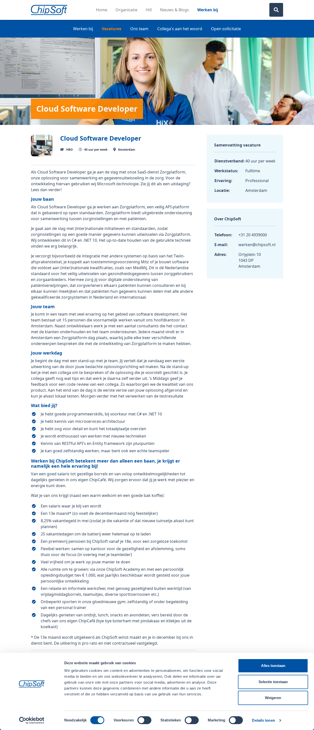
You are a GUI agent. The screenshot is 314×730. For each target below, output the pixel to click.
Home (101, 10)
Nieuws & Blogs (174, 10)
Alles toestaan (273, 666)
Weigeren (273, 698)
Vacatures (111, 28)
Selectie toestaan (273, 682)
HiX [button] (149, 10)
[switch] (144, 720)
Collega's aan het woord (179, 28)
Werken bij (207, 10)
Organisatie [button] (126, 10)
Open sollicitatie (226, 28)
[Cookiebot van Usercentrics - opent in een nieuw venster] (31, 720)
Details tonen (263, 720)
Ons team (139, 28)
